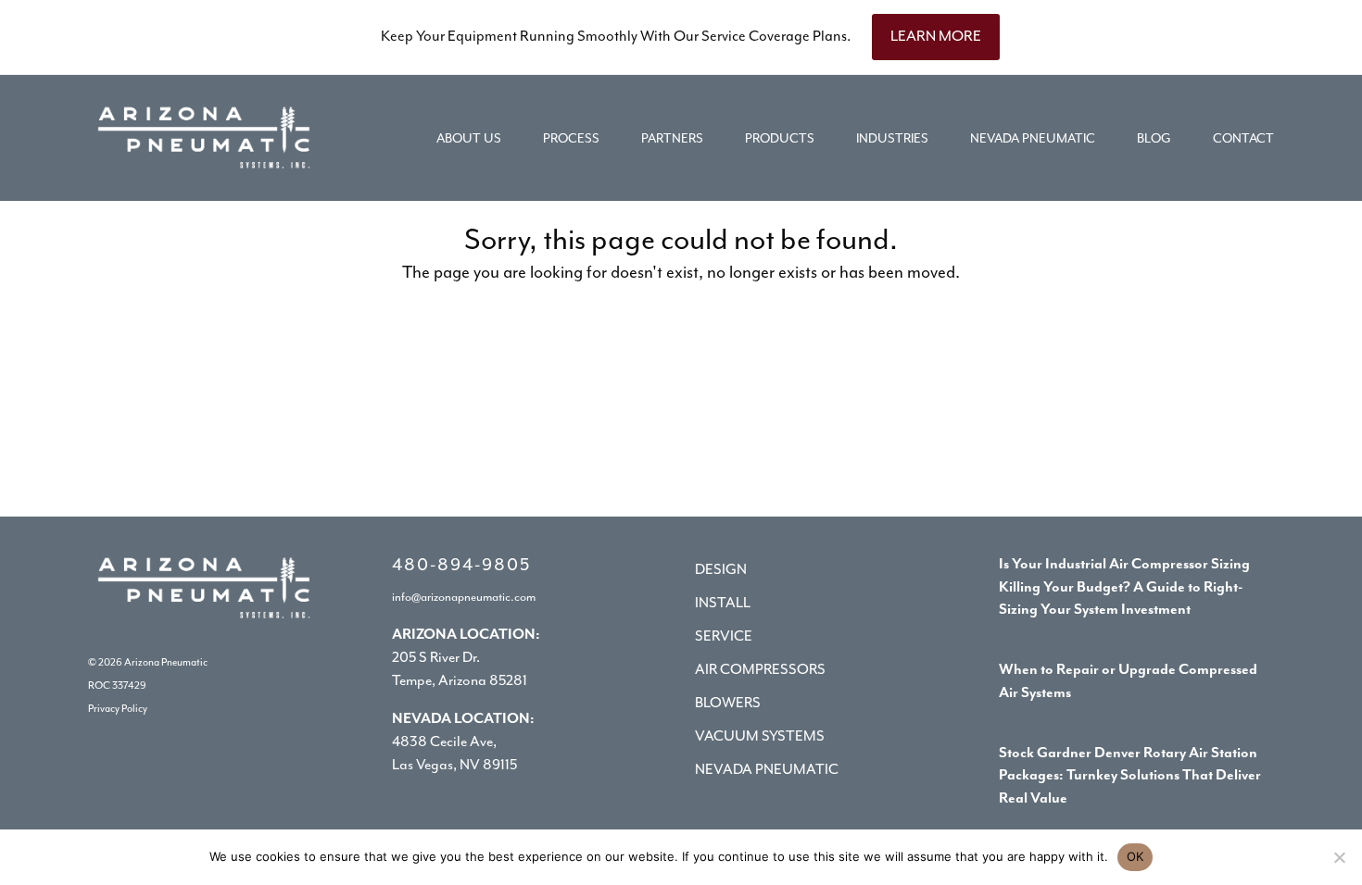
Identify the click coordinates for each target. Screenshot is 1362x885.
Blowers (728, 703)
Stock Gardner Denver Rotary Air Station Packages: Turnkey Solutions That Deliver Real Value (1130, 776)
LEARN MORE (935, 36)
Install (722, 603)
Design (721, 570)
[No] (1339, 857)
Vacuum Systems (760, 737)
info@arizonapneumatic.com (464, 598)
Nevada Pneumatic (767, 770)
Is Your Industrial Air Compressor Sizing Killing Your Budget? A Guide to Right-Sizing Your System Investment (1124, 587)
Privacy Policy (117, 709)
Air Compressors (760, 670)
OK (1135, 856)
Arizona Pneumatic (166, 662)
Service (723, 637)
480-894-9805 (461, 565)
